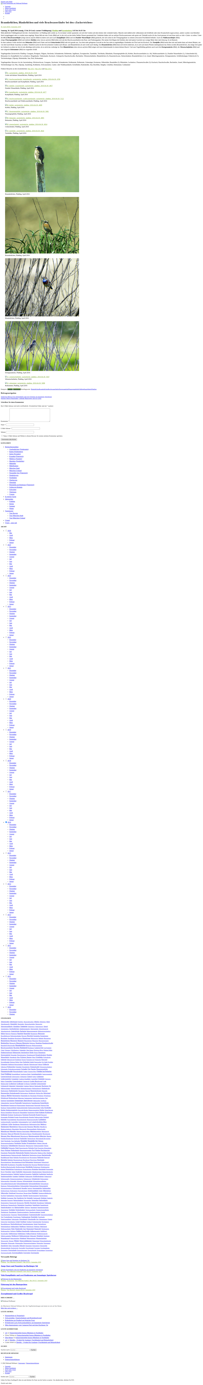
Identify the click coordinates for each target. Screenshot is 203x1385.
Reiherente (40, 1157)
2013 (9, 915)
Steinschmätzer (18, 1200)
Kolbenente (4, 1115)
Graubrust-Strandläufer (25, 1079)
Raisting (27, 1153)
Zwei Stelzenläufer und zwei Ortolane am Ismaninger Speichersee (26, 397)
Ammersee (23, 1026)
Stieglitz (27, 1203)
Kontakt (7, 13)
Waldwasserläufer (6, 1229)
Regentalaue (33, 1157)
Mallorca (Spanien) (15, 459)
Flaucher (33, 1069)
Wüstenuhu (40, 1243)
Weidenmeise (45, 1229)
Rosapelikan (19, 1164)
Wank (24, 1229)
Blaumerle (21, 1041)
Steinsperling (27, 1200)
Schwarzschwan (34, 1186)
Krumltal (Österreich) (16, 456)
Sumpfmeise (36, 1205)
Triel (2, 1217)
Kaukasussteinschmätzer (34, 1108)
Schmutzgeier (27, 1179)
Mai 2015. (48, 69)
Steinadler (30, 1198)
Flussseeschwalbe (7, 1071)
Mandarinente (5, 1126)
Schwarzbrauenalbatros (39, 1181)
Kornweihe (32, 1115)
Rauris (11, 1157)
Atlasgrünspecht (43, 1029)
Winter (11, 508)
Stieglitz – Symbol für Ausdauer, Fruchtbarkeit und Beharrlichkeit (31, 1340)
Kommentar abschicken (9, 439)
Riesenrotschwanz (18, 1160)
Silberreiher (4, 1193)
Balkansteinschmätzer (44, 1031)
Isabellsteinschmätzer (39, 1098)
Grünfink (33, 1083)
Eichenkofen (47, 1057)
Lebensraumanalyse (23, 1122)
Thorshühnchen (13, 1212)
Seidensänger (14, 1191)
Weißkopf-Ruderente (31, 1233)
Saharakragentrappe (37, 1172)
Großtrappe (20, 1083)
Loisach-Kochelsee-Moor (39, 1122)
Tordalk (43, 1212)
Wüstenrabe (11, 1243)
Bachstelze (23, 1031)
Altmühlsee (16, 1026)
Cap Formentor (47, 1048)
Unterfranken (11, 1222)
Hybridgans (47, 1095)
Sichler (41, 1191)
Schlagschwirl (47, 1176)
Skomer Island (27, 1193)
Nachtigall (17, 1138)
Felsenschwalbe (34, 1067)
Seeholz (30, 1188)
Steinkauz (44, 1198)
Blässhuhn (25, 1043)
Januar (11, 542)
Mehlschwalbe (41, 1129)
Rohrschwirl (45, 1162)
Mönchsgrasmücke (34, 1136)
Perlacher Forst (32, 1148)
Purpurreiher (12, 1153)
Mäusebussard (15, 1136)
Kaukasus (3, 1108)
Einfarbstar (18, 1059)
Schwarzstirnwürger (6, 1188)
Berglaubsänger (44, 1036)
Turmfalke (34, 1217)
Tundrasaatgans (25, 1217)
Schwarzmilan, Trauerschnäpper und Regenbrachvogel (23, 1318)
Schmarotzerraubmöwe (16, 1179)
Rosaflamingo (12, 1164)
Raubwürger (25, 1155)
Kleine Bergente (49, 1110)
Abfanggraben (5, 1022)
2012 (9, 945)
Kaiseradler (18, 1103)
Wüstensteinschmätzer (29, 1243)
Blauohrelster (28, 1041)
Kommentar (5, 421)
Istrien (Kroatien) (15, 454)
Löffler (10, 1124)
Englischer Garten (28, 1062)
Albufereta (43, 1022)
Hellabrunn (3, 1095)
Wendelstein (46, 1236)
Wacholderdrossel (16, 1224)
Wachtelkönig (42, 1224)
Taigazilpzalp (33, 1207)
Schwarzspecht (43, 1186)
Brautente (29, 1045)
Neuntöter (24, 1141)
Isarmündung (10, 1100)
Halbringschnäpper (5, 1088)
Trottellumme (17, 1217)
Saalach (14, 1172)
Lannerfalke (14, 1122)
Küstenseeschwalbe (32, 1119)
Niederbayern (13, 475)
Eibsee (33, 1057)
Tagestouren (9, 511)
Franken (25, 1071)
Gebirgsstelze (16, 1076)
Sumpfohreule (44, 1205)
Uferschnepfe (23, 1219)
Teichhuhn (12, 1210)
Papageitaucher (23, 1148)
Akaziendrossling (29, 1022)
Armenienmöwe (5, 1029)
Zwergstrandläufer (17, 1253)
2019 (9, 730)
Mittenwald (11, 1134)
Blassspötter (47, 1038)
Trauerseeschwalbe (34, 1214)
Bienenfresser (26, 1038)
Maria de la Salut (22, 1126)
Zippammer (28, 1245)
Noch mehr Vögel (10, 10)
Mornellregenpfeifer (37, 1134)
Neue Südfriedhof (15, 1141)
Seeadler (24, 1188)
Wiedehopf (23, 1238)
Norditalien (13, 478)
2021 (9, 668)
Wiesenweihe (4, 1241)
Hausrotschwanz (35, 1091)
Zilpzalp (22, 1245)
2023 (9, 606)
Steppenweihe (12, 1203)
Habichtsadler (37, 1086)
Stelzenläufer (43, 1200)
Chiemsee (7, 1050)
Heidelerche (32, 1093)
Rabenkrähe (20, 1153)
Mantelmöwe (13, 1126)
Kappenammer (21, 1105)
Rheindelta (4, 1160)
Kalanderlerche (26, 1103)
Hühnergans (21, 1098)
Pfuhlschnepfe (15, 1150)
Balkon (3, 1033)
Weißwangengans (24, 1236)
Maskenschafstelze (6, 1129)
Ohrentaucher (29, 1145)
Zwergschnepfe (32, 1250)
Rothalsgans (36, 1167)
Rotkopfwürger (27, 1169)
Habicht (31, 1086)
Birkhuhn (41, 1038)
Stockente (33, 1203)
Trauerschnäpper (23, 1214)
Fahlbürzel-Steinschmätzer (15, 1064)
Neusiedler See (33, 1141)
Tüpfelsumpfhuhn (6, 1219)
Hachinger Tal (46, 1086)
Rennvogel (47, 1157)
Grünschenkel (41, 1083)
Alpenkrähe (20, 1024)
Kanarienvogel (13, 1105)
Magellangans (16, 1124)
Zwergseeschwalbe (6, 1253)
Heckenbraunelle (15, 1093)
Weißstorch (15, 1236)
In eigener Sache (10, 497)
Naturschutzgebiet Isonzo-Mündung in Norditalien (26, 1333)
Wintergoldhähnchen (26, 1241)
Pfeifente (7, 1150)
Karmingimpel (30, 1105)
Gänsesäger (19, 1086)
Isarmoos (3, 1100)
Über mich (8, 11)
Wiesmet (11, 1241)
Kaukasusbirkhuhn (11, 1108)
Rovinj (3, 1172)
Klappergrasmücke (34, 1110)
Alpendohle (13, 1024)
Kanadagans (5, 1105)
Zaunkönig (4, 1245)
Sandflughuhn (42, 1174)
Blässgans (19, 1043)
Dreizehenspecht (31, 1055)
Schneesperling (5, 1181)
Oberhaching (4, 1145)
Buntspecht (24, 1048)
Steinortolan (4, 1200)
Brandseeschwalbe (47, 1043)
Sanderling (35, 1174)
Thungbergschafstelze (34, 1212)
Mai (10, 533)
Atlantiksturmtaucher (24, 1029)
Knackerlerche (31, 1112)
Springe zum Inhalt (6, 1)
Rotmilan (35, 1169)
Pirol (33, 1150)
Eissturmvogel (30, 1059)
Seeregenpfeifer (37, 1188)
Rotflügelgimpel (20, 1167)
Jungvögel (12, 1103)
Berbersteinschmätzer (15, 1036)
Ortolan (46, 1145)
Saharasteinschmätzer (7, 1174)
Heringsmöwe (16, 1095)
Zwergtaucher (35, 1253)
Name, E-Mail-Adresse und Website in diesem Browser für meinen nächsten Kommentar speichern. (33, 436)
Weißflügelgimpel (13, 1233)
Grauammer (15, 1079)
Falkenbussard (33, 1064)
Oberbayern (13, 480)
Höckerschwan (13, 1098)
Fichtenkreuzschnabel (14, 1069)
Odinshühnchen (13, 1145)
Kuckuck (46, 1117)
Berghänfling (36, 1036)
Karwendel (37, 1105)
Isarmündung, (67, 30)
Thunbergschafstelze (23, 1212)
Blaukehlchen (35, 389)
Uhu (37, 1219)
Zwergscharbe (12, 1250)
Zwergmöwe (4, 1250)
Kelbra (42, 1108)
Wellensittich (33, 1236)
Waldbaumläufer (15, 1226)
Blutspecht (13, 1043)
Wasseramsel (30, 1229)
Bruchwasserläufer (53, 389)
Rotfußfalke (29, 1167)
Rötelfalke (8, 1172)
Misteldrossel (5, 1131)
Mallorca (43, 1124)
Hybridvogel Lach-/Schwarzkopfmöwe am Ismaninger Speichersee (27, 1323)
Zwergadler (22, 1248)
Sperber (25, 1195)
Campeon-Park (38, 1048)
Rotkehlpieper (18, 1169)
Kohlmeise (48, 1112)
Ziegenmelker (15, 1245)
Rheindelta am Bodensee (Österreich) (21, 485)
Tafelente (27, 1207)
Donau (36, 1052)
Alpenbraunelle (5, 1024)
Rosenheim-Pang (27, 1164)
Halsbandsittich (36, 1088)
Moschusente (46, 1134)
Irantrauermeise (28, 1098)
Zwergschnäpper (41, 1250)
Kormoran (26, 1115)
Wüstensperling (19, 1243)
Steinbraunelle (36, 1198)
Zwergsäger (26, 1253)
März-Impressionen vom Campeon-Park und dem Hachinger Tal (26, 1325)
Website (3, 432)
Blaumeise (13, 1041)
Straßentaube (48, 1203)
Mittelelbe (12, 463)
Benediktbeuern (5, 1036)
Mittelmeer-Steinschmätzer (23, 1131)
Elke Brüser (9, 1338)
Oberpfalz (12, 482)
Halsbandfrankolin (15, 1088)
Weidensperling (5, 1231)
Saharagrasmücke (27, 1172)
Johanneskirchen (5, 1103)
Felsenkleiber (26, 1067)
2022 (9, 637)
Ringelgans (33, 1160)
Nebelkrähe (7, 1141)
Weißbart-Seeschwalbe (23, 1231)
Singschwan (19, 1193)
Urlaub (7, 520)
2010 (9, 1007)
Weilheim (13, 1231)
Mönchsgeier (24, 1136)
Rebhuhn (16, 1157)
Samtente (16, 1174)
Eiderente (4, 1059)
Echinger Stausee (26, 1057)
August (11, 557)
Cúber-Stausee (29, 1050)
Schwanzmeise (28, 1181)
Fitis (29, 1069)
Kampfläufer (87, 389)
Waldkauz (22, 1226)
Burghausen (31, 1048)
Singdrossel (12, 1193)
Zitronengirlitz (43, 1245)
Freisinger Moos (32, 1071)
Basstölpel (20, 1033)
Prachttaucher (45, 1150)
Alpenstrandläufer (7, 1026)
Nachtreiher (23, 1138)
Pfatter (3, 1150)
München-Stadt (14, 468)
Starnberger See (21, 1198)
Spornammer (10, 1198)
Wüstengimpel (35, 1241)
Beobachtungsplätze (12, 447)
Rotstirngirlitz (49, 1169)
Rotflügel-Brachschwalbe (8, 1167)
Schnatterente (36, 1179)
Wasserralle (37, 1229)
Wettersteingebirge (14, 1238)
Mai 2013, (31, 69)
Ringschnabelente (6, 1162)
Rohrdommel (37, 1162)
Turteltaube (41, 1217)
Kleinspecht (16, 1112)
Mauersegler (23, 1129)
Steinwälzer (35, 1200)
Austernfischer (15, 1031)
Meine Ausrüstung (10, 8)
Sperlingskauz (43, 1195)
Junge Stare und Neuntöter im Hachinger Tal (19, 1266)
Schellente (22, 1176)
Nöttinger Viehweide (42, 1143)
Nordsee (23, 1143)
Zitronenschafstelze (5, 1248)
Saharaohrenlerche (47, 1172)
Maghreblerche (24, 1124)
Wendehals (40, 1236)
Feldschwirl (4, 1067)
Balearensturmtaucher (32, 1031)
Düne (18, 1057)
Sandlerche (50, 1174)
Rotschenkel (42, 1169)
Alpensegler (38, 1024)
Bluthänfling (5, 1043)
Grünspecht (4, 1086)
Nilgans (40, 1141)
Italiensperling (36, 1100)
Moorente (17, 1134)
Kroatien (16, 1117)
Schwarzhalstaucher (22, 1183)
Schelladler (15, 1176)
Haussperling (5, 1093)
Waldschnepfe (43, 1226)
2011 (9, 976)
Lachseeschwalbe (6, 1122)
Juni (10, 561)
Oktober (12, 552)
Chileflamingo (15, 1050)
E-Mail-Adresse (6, 428)
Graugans (41, 1079)
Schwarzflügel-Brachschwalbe (8, 1183)
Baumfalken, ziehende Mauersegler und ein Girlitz (21, 398)
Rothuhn (3, 1169)
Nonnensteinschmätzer (7, 1143)
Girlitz (34, 1076)
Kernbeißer (48, 1108)
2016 (9, 822)
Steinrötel (10, 1200)
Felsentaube (4, 1069)
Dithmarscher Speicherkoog (21, 1052)
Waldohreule (30, 1226)
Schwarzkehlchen (34, 1183)
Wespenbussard (5, 1238)
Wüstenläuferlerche (45, 1241)
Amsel (46, 1026)
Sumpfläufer (28, 1205)
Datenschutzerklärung (12, 1359)
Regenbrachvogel (24, 1157)
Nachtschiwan (31, 1138)
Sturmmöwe (21, 1205)
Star (15, 1198)
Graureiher (8, 1081)
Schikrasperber (29, 1176)
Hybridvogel (4, 1098)
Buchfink (17, 1048)
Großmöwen (12, 1083)
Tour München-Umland (17, 518)
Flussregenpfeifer (73, 389)
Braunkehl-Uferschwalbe (8, 1045)
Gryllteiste (27, 1083)
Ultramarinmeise (43, 1219)
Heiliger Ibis (39, 1093)
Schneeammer (44, 1179)
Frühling (10, 389)
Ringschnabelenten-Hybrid (18, 1162)
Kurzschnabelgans (11, 1119)
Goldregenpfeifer (6, 1079)
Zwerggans (37, 1248)
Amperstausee (39, 1026)
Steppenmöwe (5, 1203)
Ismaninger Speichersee (24, 1101)
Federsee (40, 1064)
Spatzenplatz (19, 1195)
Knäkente (42, 1112)
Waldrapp (37, 1226)
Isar (46, 1098)
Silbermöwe (47, 1191)
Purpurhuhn (4, 1153)
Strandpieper (40, 1203)
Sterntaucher (20, 1203)
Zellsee (10, 1245)
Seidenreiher (46, 1188)
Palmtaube (12, 1148)
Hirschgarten (33, 1095)
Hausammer (21, 1091)
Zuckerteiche (14, 1248)
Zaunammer (47, 1243)
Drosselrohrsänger (40, 1055)
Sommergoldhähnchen (45, 1193)
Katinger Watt (45, 1105)
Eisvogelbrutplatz (5, 1062)
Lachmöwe (42, 1119)
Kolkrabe (10, 1115)
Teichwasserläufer (30, 1210)
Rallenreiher (33, 1153)
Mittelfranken (13, 466)
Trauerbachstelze (6, 1214)
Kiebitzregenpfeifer (12, 1110)
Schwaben (12, 489)
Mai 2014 (38, 69)
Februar (11, 540)
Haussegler (44, 1091)
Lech (30, 1122)
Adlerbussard (14, 1022)
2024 (9, 576)
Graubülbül (34, 1079)
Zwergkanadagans (44, 1248)
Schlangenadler (5, 1179)
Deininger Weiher (48, 1050)
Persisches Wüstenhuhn (44, 1148)
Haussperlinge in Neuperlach (14, 1315)
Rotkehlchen (10, 1169)
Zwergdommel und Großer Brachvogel (17, 1294)
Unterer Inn (4, 1222)
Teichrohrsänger (20, 1210)
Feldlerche (46, 1064)
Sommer (12, 506)
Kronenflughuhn (24, 1117)
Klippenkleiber (23, 1112)
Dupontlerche (13, 1057)
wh (6, 1333)
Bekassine (41, 1033)
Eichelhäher (39, 1057)
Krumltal (31, 1117)
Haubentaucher (13, 1091)
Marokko (37, 1126)
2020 (9, 699)
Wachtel (36, 1224)
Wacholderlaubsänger (28, 1224)
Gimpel (29, 1076)
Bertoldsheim (11, 1038)
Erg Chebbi (45, 1062)
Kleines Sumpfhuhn (6, 1112)
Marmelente (30, 1126)
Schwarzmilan (24, 1186)
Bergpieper (4, 1038)
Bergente (24, 1036)
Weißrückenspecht (42, 1233)
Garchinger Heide (26, 1074)
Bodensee (32, 1043)
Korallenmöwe (18, 1115)
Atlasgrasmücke (34, 1029)
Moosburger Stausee (26, 1134)
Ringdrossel (26, 1160)
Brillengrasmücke (37, 1045)
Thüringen (12, 492)
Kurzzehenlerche (22, 1119)
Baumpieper (34, 1033)
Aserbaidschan (14, 1029)
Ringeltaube (40, 1160)
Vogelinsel (29, 1222)
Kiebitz (3, 1110)
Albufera (36, 1022)
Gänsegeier (12, 1086)
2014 (9, 884)
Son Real (3, 1195)
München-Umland (15, 471)
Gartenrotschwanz (6, 1076)
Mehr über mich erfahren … (9, 1308)
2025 (9, 545)
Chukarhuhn (22, 1050)
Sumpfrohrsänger (6, 1207)
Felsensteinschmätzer (46, 1067)
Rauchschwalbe (46, 1155)
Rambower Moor (42, 1153)
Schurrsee (19, 1181)
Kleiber (42, 1110)
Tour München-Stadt (16, 516)
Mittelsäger (4, 1134)
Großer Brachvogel (36, 1081)
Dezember (12, 547)
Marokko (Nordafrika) (16, 461)
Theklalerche (4, 1212)
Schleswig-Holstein (15, 487)
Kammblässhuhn (36, 1103)
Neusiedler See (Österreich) (18, 473)
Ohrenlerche (21, 1145)
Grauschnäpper (18, 1081)
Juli (10, 559)
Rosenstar (34, 1164)
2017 (9, 791)
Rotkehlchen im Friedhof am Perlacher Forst (20, 1320)
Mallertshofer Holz (34, 1124)
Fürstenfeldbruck (16, 1074)
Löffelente (4, 1124)
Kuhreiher (4, 1119)
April (11, 535)
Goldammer (40, 1076)
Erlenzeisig (4, 1064)
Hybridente (40, 1095)
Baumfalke (27, 1033)
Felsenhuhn (19, 1067)
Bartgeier (8, 1033)
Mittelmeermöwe (35, 1131)
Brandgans (39, 1043)
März (11, 538)
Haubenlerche (46, 1088)
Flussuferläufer (18, 1071)
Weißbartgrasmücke (35, 1231)
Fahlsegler (26, 1064)
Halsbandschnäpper (26, 1088)
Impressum (8, 1357)
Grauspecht (26, 1081)
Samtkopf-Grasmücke (25, 1174)
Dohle (32, 1052)
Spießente (4, 1198)
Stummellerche (12, 1205)
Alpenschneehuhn (30, 1024)
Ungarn (11, 494)
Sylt (13, 1207)
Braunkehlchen (43, 389)
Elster (21, 1062)
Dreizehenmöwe (21, 1055)
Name (3, 425)
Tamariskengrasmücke (42, 1207)
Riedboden (10, 1160)
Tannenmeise (4, 1210)
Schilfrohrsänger (38, 1176)
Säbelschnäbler (19, 1207)
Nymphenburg (31, 1143)
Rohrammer (29, 1162)
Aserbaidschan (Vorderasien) (19, 449)
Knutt (37, 1112)
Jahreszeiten (9, 499)
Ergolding (50, 1062)
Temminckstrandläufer (42, 1210)
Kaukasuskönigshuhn (22, 1108)
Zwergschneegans (22, 1250)
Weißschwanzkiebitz (6, 1236)
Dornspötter (14, 1055)
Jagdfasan (43, 1100)
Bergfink (30, 1036)
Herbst (11, 504)
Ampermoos (31, 1026)
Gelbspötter (23, 1076)
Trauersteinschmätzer (47, 1214)
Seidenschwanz (5, 1191)
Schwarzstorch (16, 1188)
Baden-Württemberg (16, 452)
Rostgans (40, 1164)
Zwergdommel (30, 1248)
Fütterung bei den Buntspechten (14, 1284)
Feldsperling (11, 1067)
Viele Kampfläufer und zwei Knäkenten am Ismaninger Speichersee (28, 1275)
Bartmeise (14, 1033)
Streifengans (4, 1205)
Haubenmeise (5, 1091)
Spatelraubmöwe (10, 1195)
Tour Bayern (17, 389)
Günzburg (26, 1086)
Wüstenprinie (4, 1243)
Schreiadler (13, 1181)
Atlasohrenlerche (6, 1031)
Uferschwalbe (32, 1219)
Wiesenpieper (31, 1238)
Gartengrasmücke (47, 1074)
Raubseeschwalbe (16, 1155)
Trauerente (14, 1214)
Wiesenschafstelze (41, 1238)
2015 (9, 853)
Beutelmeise (18, 1038)
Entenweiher (37, 1062)
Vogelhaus (23, 1222)
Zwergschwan (49, 1250)
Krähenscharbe (39, 1117)
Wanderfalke (19, 1229)
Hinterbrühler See (25, 1095)
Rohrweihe (4, 1164)
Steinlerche (50, 1198)
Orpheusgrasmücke (39, 1145)
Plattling (55, 30)
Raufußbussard (5, 1157)
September (12, 554)
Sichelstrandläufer (33, 1191)
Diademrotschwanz (6, 1052)
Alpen (48, 1022)
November (12, 550)
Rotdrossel (46, 1164)
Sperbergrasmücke (34, 1195)
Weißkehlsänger (22, 1233)
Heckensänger (24, 1093)
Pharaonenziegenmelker (26, 1150)
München (43, 1136)
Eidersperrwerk (11, 1059)
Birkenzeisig (34, 1038)
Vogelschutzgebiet (36, 1222)
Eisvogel (44, 1059)
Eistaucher (38, 1059)
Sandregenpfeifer (6, 1176)
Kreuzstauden (4, 1117)
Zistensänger (36, 1245)
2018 (9, 761)
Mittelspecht (45, 1131)
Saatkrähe (19, 1172)
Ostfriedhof (4, 1148)
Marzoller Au (43, 1126)
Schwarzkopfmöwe (13, 1186)
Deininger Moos (38, 1050)
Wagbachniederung (5, 1226)
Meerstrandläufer (32, 1129)
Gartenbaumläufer (36, 1074)
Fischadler (24, 1069)
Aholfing (20, 1022)
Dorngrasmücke (63, 389)
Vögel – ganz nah (11, 523)
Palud (17, 1148)
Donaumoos (41, 1052)
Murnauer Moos (5, 1136)
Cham (2, 1050)
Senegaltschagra (22, 1191)
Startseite (8, 6)
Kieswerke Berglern (23, 1110)
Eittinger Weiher (14, 1062)
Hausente (27, 1091)
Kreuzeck (44, 1115)
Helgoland (47, 1093)
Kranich (38, 1115)
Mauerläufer (15, 1129)
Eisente (24, 1059)
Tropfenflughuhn (8, 1217)
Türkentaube (15, 1219)
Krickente (11, 1117)
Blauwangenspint (44, 1041)
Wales (13, 1229)
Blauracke (35, 1041)
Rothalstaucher (45, 1167)
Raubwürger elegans (35, 1155)
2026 (9, 531)
